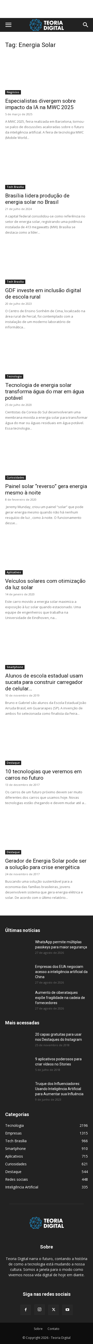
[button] (8, 25)
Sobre (38, 1329)
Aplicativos (14, 572)
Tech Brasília (15, 187)
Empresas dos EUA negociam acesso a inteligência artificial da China (61, 972)
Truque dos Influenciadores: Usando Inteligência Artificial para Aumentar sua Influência (59, 1089)
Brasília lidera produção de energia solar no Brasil (37, 199)
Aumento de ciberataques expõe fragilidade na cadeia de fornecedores (60, 997)
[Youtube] (67, 1310)
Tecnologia (14, 376)
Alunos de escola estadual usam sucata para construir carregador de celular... (44, 682)
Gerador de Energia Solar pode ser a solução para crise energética (46, 864)
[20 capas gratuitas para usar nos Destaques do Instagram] (18, 1041)
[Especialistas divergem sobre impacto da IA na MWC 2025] (46, 74)
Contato (53, 1329)
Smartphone (15, 667)
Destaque (13, 763)
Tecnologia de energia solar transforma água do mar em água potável (44, 391)
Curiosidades (15, 477)
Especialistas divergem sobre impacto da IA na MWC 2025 (40, 104)
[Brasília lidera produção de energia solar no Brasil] (46, 169)
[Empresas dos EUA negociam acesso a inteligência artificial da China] (18, 973)
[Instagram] (39, 1309)
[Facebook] (25, 1310)
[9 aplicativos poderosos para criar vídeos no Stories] (18, 1065)
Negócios (13, 92)
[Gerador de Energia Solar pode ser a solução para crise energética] (46, 834)
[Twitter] (53, 1310)
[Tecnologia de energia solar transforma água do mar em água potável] (46, 358)
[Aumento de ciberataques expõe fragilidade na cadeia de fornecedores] (18, 999)
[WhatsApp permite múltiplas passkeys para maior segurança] (18, 948)
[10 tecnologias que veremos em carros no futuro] (46, 745)
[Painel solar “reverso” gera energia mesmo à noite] (46, 459)
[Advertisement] (46, 9)
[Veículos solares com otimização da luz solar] (46, 554)
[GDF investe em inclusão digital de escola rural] (46, 263)
